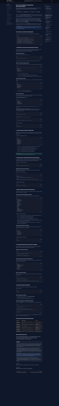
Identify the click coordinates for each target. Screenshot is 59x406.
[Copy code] (41, 36)
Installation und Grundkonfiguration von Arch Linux (25, 14)
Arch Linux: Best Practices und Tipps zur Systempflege (22, 336)
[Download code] (40, 36)
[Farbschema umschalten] (51, 1)
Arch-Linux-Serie (28, 23)
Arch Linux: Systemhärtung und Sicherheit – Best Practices (34, 336)
